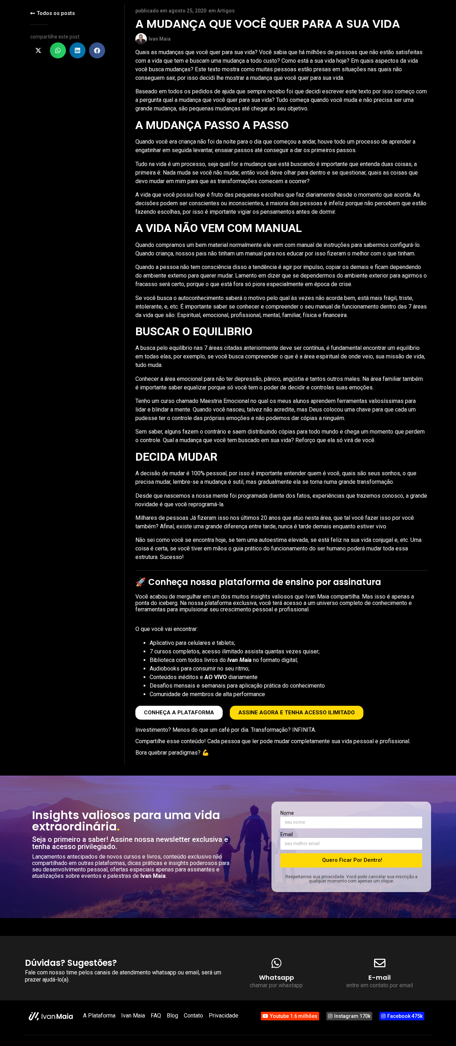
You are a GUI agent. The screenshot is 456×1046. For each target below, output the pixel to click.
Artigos (226, 11)
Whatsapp (276, 977)
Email (286, 834)
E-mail (379, 977)
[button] (38, 50)
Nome (287, 813)
